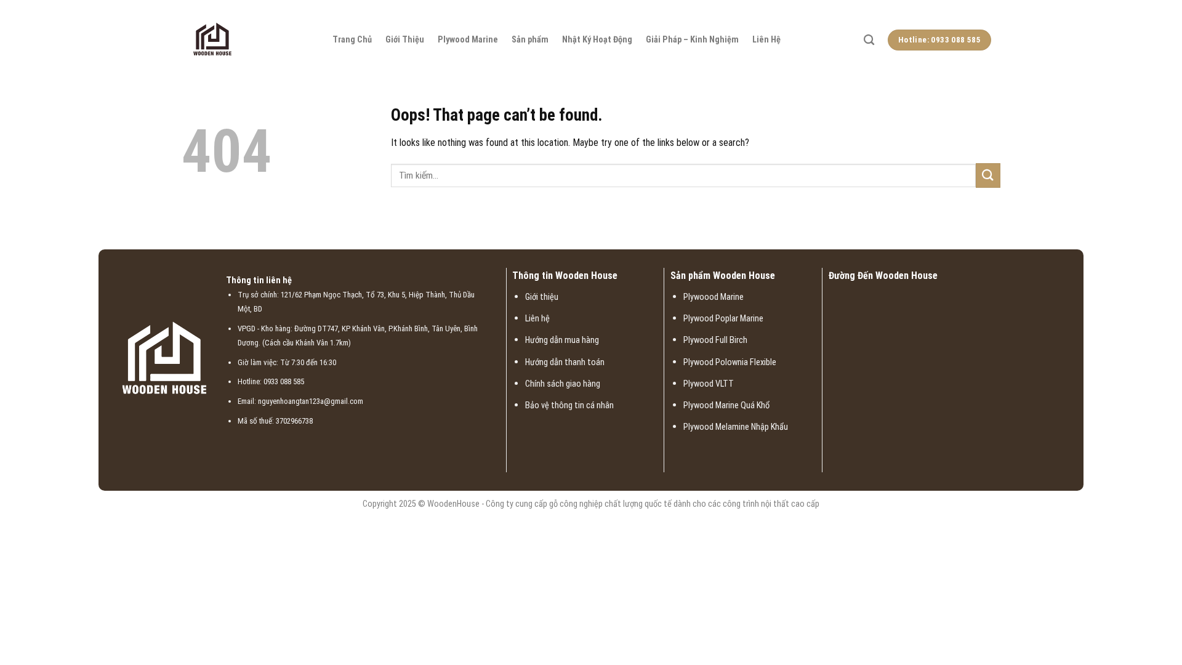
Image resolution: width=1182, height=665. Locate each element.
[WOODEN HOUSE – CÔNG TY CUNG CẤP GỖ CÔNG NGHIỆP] (252, 40)
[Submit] (988, 175)
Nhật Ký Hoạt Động (597, 39)
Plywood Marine (468, 39)
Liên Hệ (766, 39)
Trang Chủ (352, 39)
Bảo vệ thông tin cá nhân (569, 405)
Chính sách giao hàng (562, 384)
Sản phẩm (530, 39)
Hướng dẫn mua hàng (562, 340)
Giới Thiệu (404, 39)
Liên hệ (537, 318)
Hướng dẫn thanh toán (565, 362)
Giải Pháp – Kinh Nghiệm (692, 39)
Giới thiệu (541, 297)
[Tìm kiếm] (869, 40)
